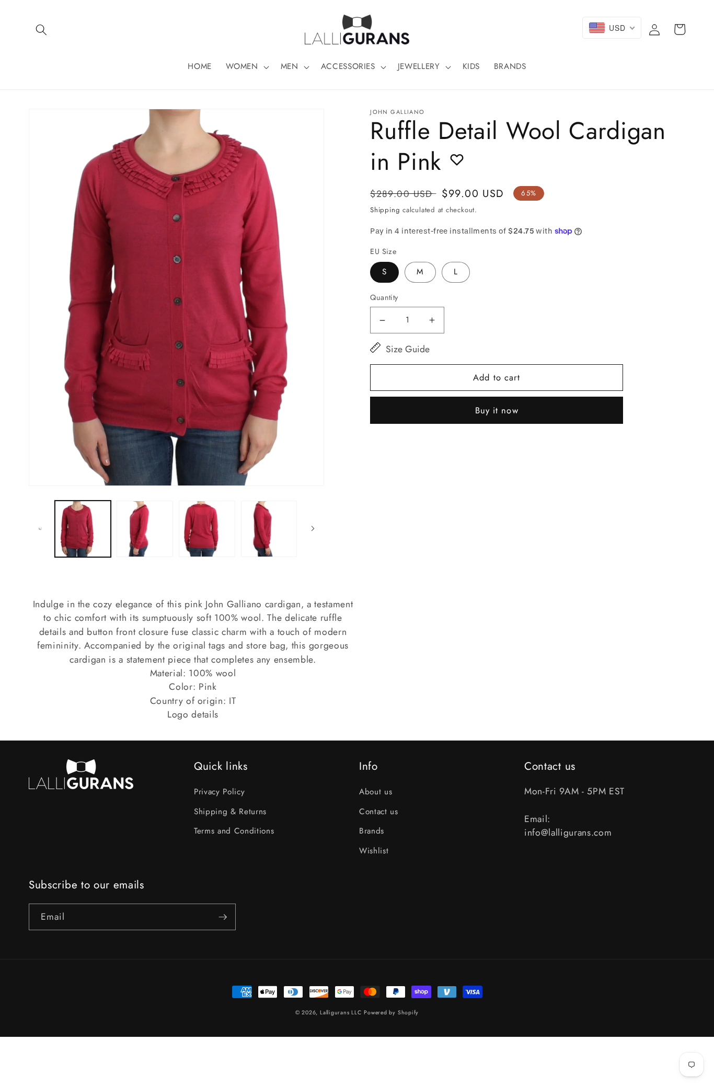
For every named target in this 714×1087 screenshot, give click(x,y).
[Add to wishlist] (457, 159)
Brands (371, 831)
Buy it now (497, 410)
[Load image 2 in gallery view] (145, 529)
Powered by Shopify (391, 1012)
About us (375, 791)
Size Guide (408, 349)
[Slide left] (40, 528)
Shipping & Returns (230, 811)
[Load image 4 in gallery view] (269, 529)
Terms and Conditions (234, 831)
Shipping (385, 210)
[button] (41, 29)
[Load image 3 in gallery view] (207, 529)
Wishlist (373, 851)
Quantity (384, 297)
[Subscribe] (222, 917)
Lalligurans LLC (341, 1012)
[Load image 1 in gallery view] (83, 529)
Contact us (378, 811)
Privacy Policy (219, 791)
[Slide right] (312, 528)
